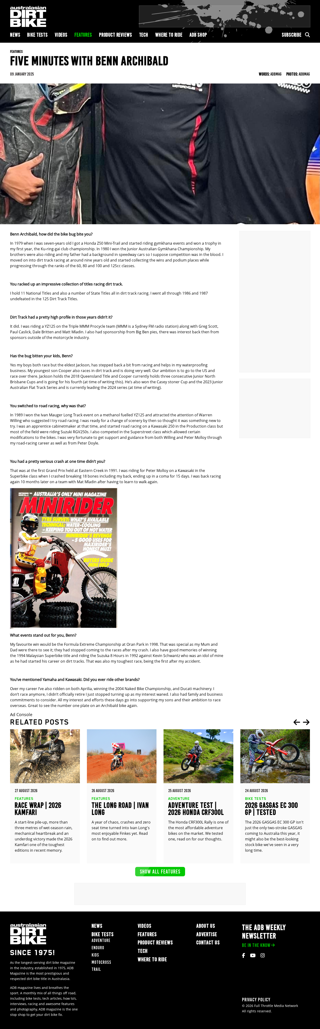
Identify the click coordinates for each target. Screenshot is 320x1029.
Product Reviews (115, 35)
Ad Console (21, 714)
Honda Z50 (93, 243)
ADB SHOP (198, 35)
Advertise (206, 934)
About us (205, 926)
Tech (143, 35)
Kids (95, 955)
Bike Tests (37, 35)
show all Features (160, 871)
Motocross (101, 962)
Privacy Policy (256, 999)
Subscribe (291, 35)
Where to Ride (168, 35)
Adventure (101, 940)
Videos (61, 35)
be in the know (256, 945)
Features (83, 35)
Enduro (98, 947)
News (15, 35)
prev (297, 722)
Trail (96, 969)
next (306, 722)
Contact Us (208, 942)
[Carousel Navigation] (301, 722)
